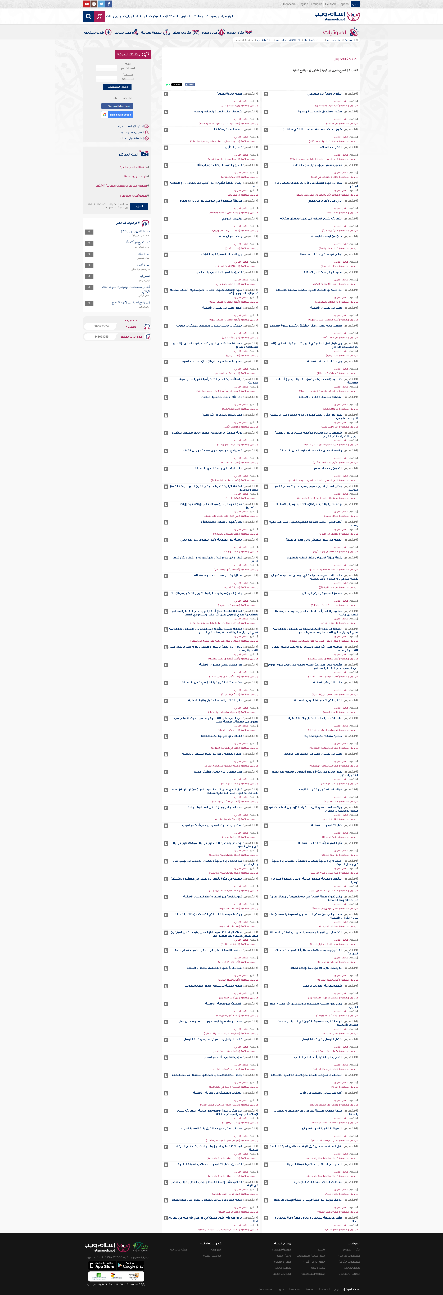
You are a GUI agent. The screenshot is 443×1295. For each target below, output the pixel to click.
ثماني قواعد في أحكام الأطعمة (321, 254)
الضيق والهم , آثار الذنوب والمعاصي (219, 272)
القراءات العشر (181, 32)
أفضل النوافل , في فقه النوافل (321, 1039)
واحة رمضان (283, 1255)
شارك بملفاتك (94, 32)
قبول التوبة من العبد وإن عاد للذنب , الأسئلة (212, 896)
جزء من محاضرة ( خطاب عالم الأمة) (338, 248)
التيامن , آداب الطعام (328, 468)
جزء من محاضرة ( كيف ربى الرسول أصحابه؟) (234, 480)
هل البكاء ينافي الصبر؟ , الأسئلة (220, 664)
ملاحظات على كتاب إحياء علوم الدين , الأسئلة (311, 450)
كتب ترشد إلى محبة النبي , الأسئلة (218, 468)
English (303, 4)
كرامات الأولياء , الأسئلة (326, 825)
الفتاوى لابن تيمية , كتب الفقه (221, 736)
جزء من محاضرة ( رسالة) (344, 1087)
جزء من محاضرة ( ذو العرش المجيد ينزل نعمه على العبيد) (227, 1229)
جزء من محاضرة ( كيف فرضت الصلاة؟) (337, 1211)
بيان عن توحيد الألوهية (326, 236)
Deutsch (330, 4)
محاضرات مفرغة (349, 1261)
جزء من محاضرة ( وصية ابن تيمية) (340, 230)
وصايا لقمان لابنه (230, 236)
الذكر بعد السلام (330, 147)
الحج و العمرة (282, 1261)
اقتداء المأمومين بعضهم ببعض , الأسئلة (214, 968)
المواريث (128, 16)
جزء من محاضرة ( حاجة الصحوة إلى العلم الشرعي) (230, 765)
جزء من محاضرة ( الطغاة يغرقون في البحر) (334, 177)
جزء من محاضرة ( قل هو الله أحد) (340, 337)
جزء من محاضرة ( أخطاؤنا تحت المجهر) (236, 266)
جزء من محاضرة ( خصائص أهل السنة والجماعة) (332, 1158)
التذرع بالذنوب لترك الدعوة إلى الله (219, 165)
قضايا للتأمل (233, 147)
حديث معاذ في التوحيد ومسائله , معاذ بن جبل (210, 1021)
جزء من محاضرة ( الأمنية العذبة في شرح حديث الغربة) (229, 1104)
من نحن (91, 1284)
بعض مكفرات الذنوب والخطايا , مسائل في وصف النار (207, 1075)
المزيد (139, 206)
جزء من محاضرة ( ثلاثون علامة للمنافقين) (335, 462)
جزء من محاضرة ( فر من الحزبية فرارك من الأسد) (232, 1140)
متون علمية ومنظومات (311, 1255)
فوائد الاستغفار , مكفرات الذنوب (320, 789)
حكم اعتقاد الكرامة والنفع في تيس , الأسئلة (212, 682)
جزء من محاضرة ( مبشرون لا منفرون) (238, 605)
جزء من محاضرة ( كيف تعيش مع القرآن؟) (235, 533)
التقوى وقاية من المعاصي (324, 93)
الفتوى (185, 16)
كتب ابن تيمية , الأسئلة (326, 307)
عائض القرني (341, 101)
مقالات (198, 16)
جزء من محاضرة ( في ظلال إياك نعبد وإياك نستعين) (230, 516)
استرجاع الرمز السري (131, 126)
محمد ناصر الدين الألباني (139, 236)
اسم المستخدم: (127, 66)
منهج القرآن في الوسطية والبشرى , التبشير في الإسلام (205, 593)
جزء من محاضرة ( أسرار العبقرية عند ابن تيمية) (233, 302)
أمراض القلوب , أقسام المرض (223, 1057)
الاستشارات (170, 16)
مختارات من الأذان (314, 1261)
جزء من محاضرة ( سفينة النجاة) (341, 801)
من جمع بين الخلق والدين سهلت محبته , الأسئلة (309, 290)
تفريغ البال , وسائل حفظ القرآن (221, 521)
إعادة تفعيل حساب (132, 138)
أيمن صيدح (144, 280)
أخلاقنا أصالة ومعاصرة (133, 165)
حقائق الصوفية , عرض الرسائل (322, 593)
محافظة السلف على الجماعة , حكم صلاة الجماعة (208, 950)
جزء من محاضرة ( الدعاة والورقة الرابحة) (236, 819)
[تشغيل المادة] (266, 94)
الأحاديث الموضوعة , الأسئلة (223, 1003)
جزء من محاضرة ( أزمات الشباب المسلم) (236, 373)
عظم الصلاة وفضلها (228, 129)
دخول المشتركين (117, 86)
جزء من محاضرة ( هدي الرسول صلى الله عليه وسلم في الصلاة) (224, 141)
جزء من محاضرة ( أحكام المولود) (240, 837)
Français (316, 4)
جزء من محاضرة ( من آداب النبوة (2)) (238, 997)
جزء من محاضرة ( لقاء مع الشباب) (239, 177)
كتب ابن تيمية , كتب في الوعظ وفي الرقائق (313, 753)
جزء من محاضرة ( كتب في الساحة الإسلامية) (333, 748)
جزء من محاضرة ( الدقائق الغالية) (340, 409)
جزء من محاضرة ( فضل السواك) (340, 1033)
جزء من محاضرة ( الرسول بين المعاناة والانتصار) (233, 159)
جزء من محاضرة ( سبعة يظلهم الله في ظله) (333, 141)
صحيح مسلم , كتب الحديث (323, 736)
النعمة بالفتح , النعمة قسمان (322, 1128)
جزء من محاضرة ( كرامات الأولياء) (240, 426)
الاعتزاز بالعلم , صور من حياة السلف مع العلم (212, 753)
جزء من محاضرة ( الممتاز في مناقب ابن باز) (235, 230)
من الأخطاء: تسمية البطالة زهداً (221, 254)
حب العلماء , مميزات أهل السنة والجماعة (215, 807)
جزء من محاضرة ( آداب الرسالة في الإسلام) (235, 801)
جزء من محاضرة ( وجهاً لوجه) (242, 194)
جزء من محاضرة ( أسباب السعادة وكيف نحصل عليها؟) (328, 391)
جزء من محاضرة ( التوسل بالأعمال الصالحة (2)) (333, 997)
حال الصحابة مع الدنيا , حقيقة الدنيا (218, 771)
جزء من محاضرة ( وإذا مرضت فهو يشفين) (235, 1069)
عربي (355, 4)
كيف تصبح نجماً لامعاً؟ (138, 242)
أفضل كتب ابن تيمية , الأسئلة (222, 307)
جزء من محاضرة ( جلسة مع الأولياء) (239, 551)
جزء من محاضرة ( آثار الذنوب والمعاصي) (336, 105)
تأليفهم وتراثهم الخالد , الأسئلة (320, 843)
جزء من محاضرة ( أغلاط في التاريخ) (239, 944)
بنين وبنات (113, 16)
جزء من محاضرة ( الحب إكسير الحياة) (238, 730)
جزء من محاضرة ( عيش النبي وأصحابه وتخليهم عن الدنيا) (227, 391)
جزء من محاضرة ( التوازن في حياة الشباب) (335, 1069)
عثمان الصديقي (143, 258)
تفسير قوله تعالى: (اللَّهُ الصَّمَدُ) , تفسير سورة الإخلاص (306, 325)
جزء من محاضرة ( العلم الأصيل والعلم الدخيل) (233, 712)
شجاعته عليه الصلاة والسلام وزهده (218, 111)
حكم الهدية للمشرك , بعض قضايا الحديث (213, 985)
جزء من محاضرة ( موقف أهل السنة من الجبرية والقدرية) (327, 498)
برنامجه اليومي (232, 218)
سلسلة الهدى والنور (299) (135, 231)
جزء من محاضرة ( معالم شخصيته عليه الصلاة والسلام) (228, 123)
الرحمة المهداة (281, 1249)
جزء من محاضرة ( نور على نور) (342, 355)
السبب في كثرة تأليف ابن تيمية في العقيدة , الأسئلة (206, 878)
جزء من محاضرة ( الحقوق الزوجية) (239, 694)
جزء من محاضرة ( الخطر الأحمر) (341, 516)
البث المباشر (122, 32)
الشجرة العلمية (151, 32)
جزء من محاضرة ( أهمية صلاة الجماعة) (337, 962)
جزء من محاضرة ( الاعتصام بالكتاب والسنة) (334, 1122)
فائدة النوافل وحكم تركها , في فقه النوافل (213, 1039)
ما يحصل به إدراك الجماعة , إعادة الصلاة (316, 968)
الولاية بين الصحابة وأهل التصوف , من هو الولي (211, 539)
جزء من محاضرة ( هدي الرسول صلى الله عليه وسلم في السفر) (224, 623)
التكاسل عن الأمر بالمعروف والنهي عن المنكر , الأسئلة (306, 932)
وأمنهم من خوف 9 (135, 174)
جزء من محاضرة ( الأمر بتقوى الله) (240, 409)
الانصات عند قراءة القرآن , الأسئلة (320, 397)
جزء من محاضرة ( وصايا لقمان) (241, 248)
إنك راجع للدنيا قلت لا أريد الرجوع (131, 302)
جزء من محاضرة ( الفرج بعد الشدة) (339, 623)
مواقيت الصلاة (212, 1255)
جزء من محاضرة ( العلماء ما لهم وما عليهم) (333, 569)
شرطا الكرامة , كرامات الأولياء (322, 985)
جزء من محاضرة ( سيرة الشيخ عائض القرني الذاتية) (331, 444)
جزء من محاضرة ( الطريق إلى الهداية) (338, 533)
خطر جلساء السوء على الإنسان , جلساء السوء (212, 361)
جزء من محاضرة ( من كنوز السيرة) (239, 462)
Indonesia (289, 4)
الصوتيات (155, 16)
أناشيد (321, 1249)
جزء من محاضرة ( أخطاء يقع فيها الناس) (236, 569)
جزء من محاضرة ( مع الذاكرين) (241, 498)
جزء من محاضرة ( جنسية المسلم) (339, 783)
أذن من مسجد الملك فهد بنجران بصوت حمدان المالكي (126, 289)
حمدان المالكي (144, 296)
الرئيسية (227, 16)
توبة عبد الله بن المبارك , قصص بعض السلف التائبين (207, 432)
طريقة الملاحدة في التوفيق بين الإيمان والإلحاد (211, 200)
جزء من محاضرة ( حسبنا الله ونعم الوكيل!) (335, 284)
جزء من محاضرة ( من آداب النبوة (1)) (338, 587)
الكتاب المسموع (349, 1273)
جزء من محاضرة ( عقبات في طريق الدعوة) (335, 694)
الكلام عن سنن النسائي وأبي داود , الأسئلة (314, 539)
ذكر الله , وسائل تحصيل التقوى (221, 397)
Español (344, 4)
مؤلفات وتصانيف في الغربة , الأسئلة (217, 1092)
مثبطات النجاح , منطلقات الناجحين (318, 1182)
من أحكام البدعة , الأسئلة (324, 361)
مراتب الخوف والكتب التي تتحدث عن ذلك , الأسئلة (208, 914)
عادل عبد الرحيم (142, 247)
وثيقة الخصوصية (136, 1284)
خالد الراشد (144, 307)
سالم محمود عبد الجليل (140, 269)
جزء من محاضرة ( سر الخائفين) (241, 587)
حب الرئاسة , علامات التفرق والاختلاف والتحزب (211, 1128)
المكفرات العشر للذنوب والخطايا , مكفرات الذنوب (209, 325)
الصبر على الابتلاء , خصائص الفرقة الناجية (314, 1164)
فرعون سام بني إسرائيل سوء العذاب (317, 165)
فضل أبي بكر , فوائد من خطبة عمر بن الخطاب (211, 450)
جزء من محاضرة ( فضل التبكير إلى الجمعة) (335, 908)
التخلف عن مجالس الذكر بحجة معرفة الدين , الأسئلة (306, 1075)
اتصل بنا (102, 1284)
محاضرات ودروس (349, 1255)
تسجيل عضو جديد (132, 132)
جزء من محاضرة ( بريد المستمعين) (239, 105)
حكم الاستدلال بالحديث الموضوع (319, 111)
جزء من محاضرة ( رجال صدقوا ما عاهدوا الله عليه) (231, 1033)
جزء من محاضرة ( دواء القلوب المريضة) (337, 1015)
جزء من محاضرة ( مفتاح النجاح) (341, 1194)
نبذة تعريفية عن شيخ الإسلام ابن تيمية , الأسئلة (309, 504)
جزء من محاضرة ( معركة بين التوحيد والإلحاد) (233, 212)
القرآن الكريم (235, 32)
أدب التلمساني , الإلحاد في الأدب (321, 1092)
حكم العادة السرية (229, 93)
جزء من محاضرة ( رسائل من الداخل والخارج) (334, 605)
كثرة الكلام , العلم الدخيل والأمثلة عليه (215, 700)
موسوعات (212, 16)
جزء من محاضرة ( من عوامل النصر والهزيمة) (234, 1194)
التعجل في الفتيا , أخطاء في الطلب (318, 1057)
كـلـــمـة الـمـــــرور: (128, 77)
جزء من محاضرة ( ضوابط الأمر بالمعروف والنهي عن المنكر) (327, 194)
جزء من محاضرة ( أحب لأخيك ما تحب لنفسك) (333, 658)
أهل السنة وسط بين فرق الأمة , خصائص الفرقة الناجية (306, 1146)
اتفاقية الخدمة (117, 1284)
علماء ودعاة (210, 32)
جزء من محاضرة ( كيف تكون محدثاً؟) (337, 373)
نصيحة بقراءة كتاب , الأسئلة (323, 272)
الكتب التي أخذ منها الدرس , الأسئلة (318, 700)
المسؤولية (145, 276)
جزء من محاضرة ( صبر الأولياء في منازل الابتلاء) (233, 676)
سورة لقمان (144, 253)
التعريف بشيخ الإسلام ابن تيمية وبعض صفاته (311, 218)
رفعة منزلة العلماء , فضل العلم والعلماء (314, 557)
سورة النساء (143, 265)
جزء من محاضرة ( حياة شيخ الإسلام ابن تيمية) (233, 855)
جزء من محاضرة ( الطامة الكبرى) (340, 819)
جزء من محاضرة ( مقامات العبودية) (238, 908)
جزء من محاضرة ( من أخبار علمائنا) (339, 855)
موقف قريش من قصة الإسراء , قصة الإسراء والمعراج (307, 1199)
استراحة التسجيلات (313, 1273)
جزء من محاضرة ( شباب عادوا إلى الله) (237, 444)
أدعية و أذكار (317, 1267)
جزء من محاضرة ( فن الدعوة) (342, 123)
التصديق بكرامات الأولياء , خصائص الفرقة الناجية (210, 1164)
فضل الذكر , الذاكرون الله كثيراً (222, 414)
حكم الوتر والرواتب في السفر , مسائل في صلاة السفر (207, 1199)
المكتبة (141, 16)
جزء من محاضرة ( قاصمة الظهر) (340, 712)
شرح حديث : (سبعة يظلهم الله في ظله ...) (312, 129)
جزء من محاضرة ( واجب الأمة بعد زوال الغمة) (334, 944)
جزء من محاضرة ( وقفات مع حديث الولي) (335, 1051)
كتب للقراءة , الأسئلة (327, 682)
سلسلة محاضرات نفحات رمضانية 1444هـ (121, 183)
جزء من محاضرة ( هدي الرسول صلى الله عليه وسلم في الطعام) (323, 480)
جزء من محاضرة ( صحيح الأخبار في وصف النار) (233, 1087)
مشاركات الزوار (178, 1249)
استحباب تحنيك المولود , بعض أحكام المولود (211, 825)
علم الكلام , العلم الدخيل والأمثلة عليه (315, 718)
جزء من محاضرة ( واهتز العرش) (341, 1229)
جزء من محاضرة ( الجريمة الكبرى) (240, 337)
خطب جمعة (352, 1267)
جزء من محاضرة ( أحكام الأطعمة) (339, 266)
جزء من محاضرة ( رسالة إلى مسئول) (338, 426)
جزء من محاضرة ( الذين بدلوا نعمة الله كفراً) (334, 1140)
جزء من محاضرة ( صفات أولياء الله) (339, 837)
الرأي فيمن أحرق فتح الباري (325, 200)
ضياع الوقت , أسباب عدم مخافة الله (218, 575)
